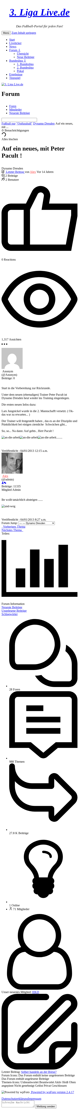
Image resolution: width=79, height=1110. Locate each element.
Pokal (20, 71)
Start (12, 39)
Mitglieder (15, 109)
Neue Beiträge (25, 57)
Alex (33, 171)
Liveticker (15, 43)
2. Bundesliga (25, 67)
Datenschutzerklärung (15, 1098)
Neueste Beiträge (19, 113)
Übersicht (23, 53)
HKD (35, 992)
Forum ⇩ (15, 50)
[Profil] (3, 483)
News (12, 46)
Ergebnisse (15, 74)
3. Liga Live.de (39, 12)
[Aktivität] (5, 483)
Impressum (34, 1098)
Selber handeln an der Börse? (39, 1072)
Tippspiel (14, 77)
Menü (6, 33)
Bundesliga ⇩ (17, 60)
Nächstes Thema (12, 530)
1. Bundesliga (25, 64)
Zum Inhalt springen (24, 32)
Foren (12, 106)
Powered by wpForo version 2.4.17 (52, 1092)
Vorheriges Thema (13, 526)
